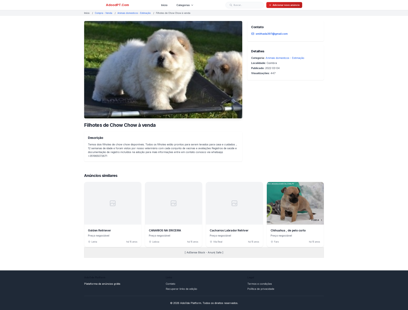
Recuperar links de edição (181, 288)
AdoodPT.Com (117, 5)
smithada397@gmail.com (272, 33)
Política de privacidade (260, 288)
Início (164, 5)
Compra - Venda (103, 13)
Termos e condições (259, 283)
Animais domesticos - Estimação (134, 13)
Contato (170, 283)
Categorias (183, 5)
